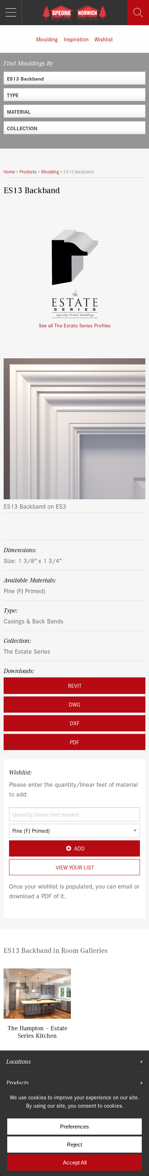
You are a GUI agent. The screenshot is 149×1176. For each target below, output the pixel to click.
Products (17, 1082)
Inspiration (76, 39)
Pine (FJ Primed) (24, 590)
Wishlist (103, 39)
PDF (74, 742)
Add (79, 848)
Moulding (47, 39)
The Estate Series (27, 651)
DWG (74, 704)
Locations (18, 1061)
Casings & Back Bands (33, 621)
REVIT (74, 685)
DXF (75, 723)
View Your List (75, 867)
